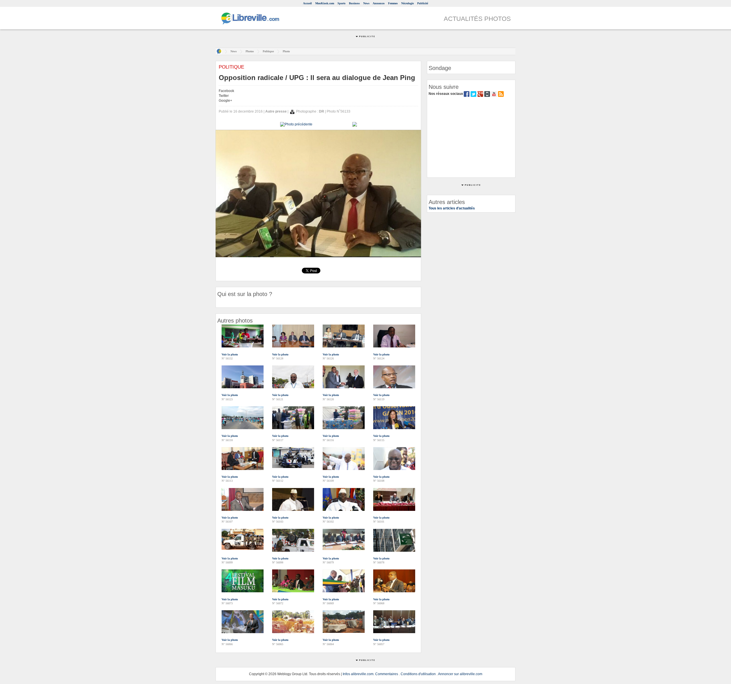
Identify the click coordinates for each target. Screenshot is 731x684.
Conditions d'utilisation (418, 674)
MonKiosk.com (324, 3)
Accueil (307, 3)
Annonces (379, 3)
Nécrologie (407, 3)
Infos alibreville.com (358, 674)
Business (354, 3)
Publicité (422, 3)
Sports (342, 3)
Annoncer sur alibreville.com (460, 674)
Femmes (393, 3)
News (366, 3)
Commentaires (386, 674)
